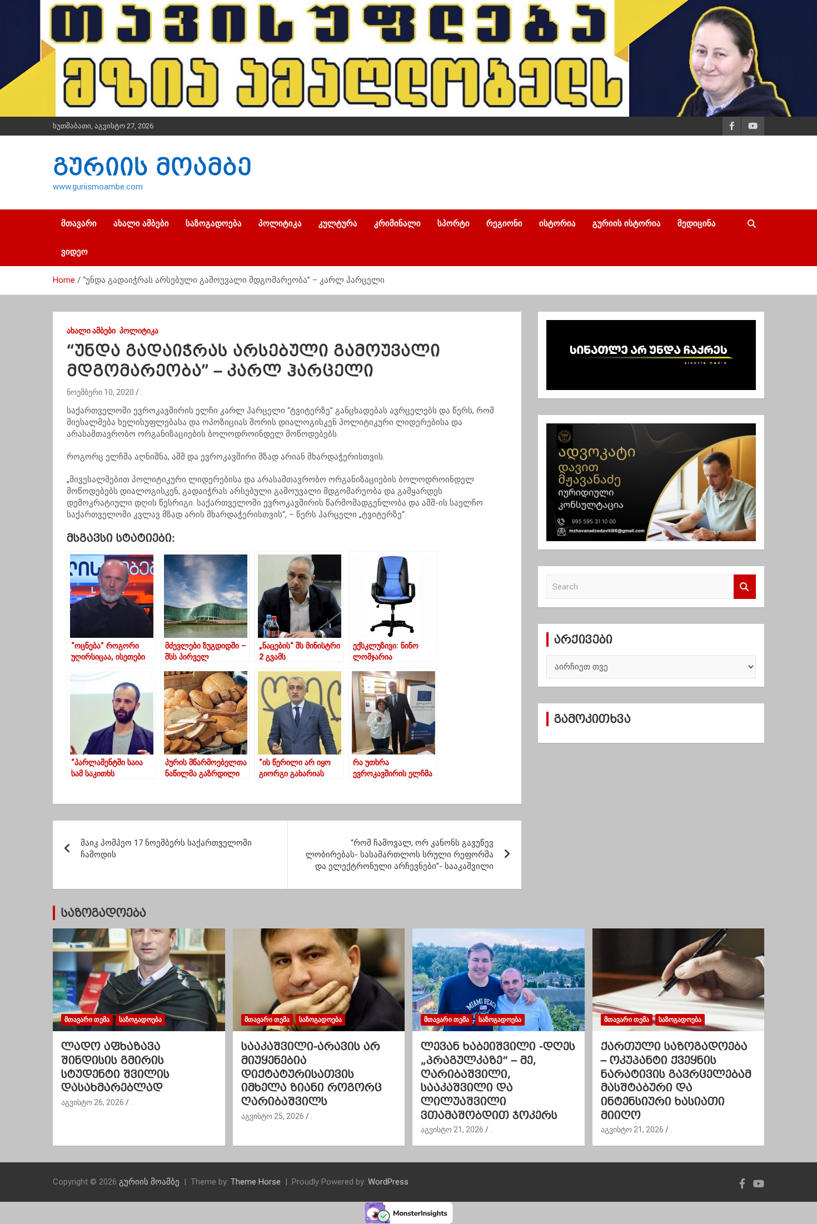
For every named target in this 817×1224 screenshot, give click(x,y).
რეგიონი (504, 223)
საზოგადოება (214, 223)
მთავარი (79, 223)
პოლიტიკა (280, 223)
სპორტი (453, 223)
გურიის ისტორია (626, 223)
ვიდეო (74, 252)
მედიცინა (696, 223)
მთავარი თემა (86, 1019)
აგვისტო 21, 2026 (452, 1129)
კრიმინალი (397, 223)
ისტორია (557, 223)
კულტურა (337, 223)
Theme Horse (256, 1182)
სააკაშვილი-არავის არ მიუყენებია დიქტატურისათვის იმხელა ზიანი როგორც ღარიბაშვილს (311, 1073)
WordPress (388, 1182)
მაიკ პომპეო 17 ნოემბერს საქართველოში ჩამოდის (166, 849)
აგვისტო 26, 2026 (92, 1102)
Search (745, 586)
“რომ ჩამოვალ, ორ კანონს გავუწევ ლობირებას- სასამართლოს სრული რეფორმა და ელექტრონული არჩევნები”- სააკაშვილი (400, 854)
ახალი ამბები (141, 223)
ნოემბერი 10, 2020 (100, 392)
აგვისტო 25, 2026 (272, 1116)
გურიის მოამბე (152, 166)
